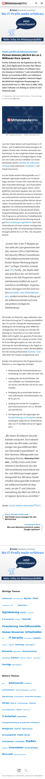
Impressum (29, 775)
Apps (3, 683)
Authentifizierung (18, 598)
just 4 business (9, 775)
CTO (11, 270)
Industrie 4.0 (26, 710)
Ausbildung (27, 683)
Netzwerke (7, 651)
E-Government (8, 619)
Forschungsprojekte (8, 710)
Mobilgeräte (7, 728)
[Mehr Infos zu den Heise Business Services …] (22, 25)
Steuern (29, 658)
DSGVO (23, 612)
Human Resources (13, 632)
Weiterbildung (16, 665)
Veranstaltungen (31, 748)
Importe (19, 710)
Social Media (6, 658)
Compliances (6, 605)
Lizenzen (4, 645)
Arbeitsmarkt (16, 683)
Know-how (21, 716)
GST (38, 505)
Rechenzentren (29, 651)
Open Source (17, 652)
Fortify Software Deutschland (21, 505)
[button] (36, 3)
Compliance (30, 166)
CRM (12, 605)
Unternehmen (16, 747)
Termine (5, 748)
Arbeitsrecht (7, 598)
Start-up (22, 658)
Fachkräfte (26, 619)
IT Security (16, 638)
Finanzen (32, 703)
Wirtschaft (7, 754)
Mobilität (17, 729)
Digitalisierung (10, 612)
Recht (27, 734)
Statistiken (20, 741)
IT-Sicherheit (9, 716)
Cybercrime (22, 605)
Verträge (6, 664)
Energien (17, 619)
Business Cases (34, 351)
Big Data (27, 598)
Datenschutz (32, 690)
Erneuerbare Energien (33, 696)
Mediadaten (38, 775)
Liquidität (37, 638)
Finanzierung (10, 626)
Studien (31, 741)
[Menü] (42, 3)
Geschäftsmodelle (30, 626)
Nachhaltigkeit (30, 645)
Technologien (36, 658)
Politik (20, 734)
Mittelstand (35, 723)
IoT (3, 638)
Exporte (13, 703)
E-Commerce (30, 613)
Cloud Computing (22, 690)
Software (15, 657)
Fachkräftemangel (22, 703)
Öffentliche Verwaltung (20, 754)
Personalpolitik (9, 734)
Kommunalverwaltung (10, 722)
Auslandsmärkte (8, 690)
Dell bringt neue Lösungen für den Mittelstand (20, 517)
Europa (5, 703)
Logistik (11, 645)
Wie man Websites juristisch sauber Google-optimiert (23, 527)
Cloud (35, 598)
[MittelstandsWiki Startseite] (13, 3)
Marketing (19, 644)
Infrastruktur (33, 632)
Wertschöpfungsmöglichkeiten (18, 222)
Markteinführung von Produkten (22, 417)
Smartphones (8, 741)
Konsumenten (28, 638)
